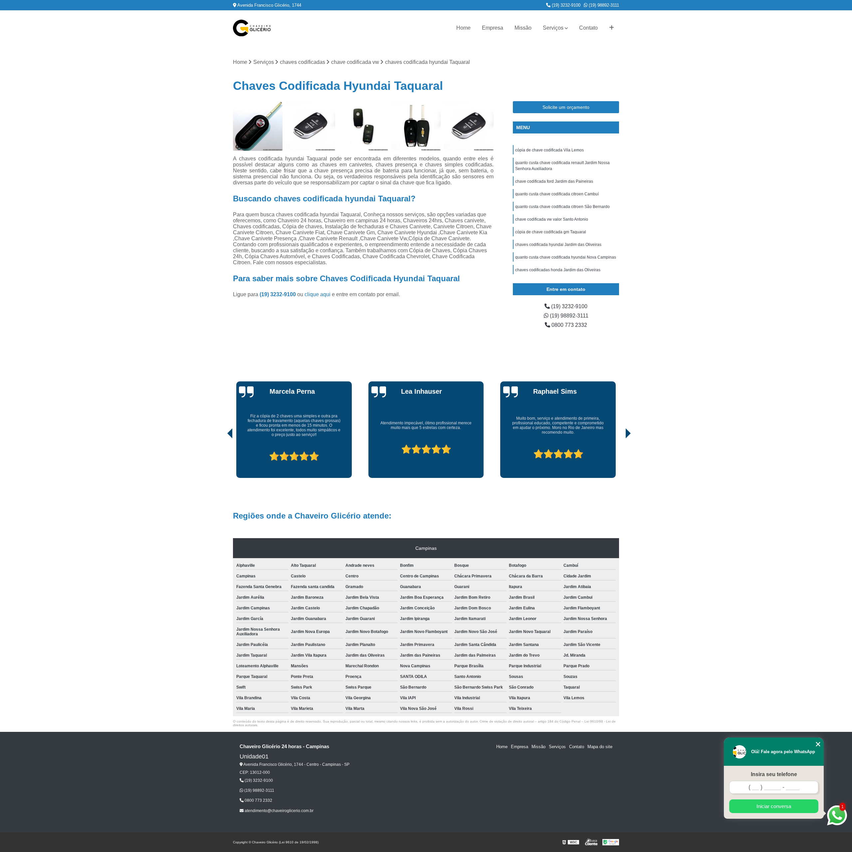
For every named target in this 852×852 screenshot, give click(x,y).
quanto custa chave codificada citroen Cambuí (557, 194)
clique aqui (317, 294)
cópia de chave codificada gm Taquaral (550, 232)
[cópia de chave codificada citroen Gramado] (469, 126)
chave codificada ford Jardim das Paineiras (554, 181)
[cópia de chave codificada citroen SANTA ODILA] (310, 126)
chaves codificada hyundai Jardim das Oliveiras (558, 244)
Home (463, 28)
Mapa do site (599, 746)
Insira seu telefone (774, 774)
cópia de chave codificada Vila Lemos (549, 150)
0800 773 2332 (568, 325)
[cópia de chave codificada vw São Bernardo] (363, 126)
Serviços (553, 28)
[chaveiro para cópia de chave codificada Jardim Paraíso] (258, 126)
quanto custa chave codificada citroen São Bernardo (562, 206)
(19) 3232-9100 (565, 5)
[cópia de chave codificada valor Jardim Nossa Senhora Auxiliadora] (416, 126)
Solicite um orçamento (565, 107)
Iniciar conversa (773, 806)
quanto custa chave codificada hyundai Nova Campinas (565, 257)
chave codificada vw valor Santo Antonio (551, 219)
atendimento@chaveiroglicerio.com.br (279, 810)
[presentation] (221, 459)
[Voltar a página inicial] (252, 28)
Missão (523, 28)
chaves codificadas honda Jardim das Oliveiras (557, 270)
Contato (588, 28)
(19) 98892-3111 (603, 5)
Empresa (492, 28)
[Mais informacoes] (611, 28)
